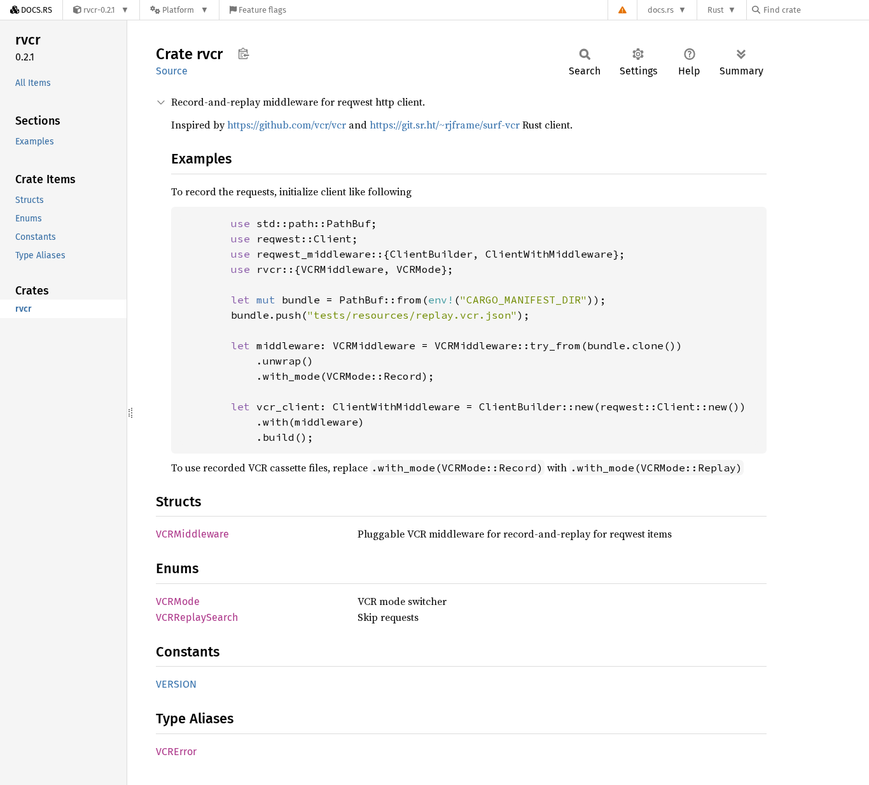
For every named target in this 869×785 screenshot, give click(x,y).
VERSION (176, 684)
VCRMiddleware (192, 534)
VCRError (176, 752)
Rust (715, 10)
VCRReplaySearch (197, 617)
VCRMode (178, 601)
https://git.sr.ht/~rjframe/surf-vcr (445, 125)
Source (172, 71)
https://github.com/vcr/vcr (286, 125)
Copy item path (243, 53)
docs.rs (661, 10)
